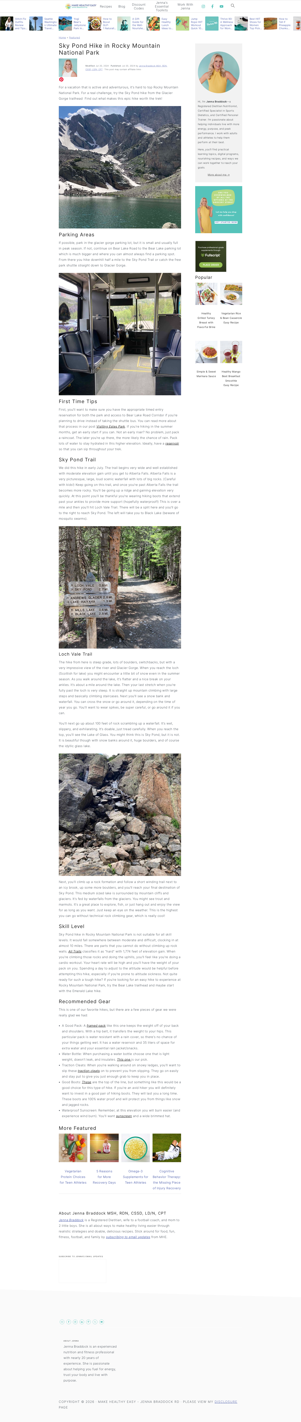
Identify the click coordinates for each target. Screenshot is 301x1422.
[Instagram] (203, 6)
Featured (74, 37)
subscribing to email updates (128, 1237)
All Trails (75, 951)
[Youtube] (221, 6)
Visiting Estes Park (110, 426)
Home (62, 37)
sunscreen (124, 1116)
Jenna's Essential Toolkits (162, 6)
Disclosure (226, 1402)
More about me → (219, 174)
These (86, 1082)
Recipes (106, 6)
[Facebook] (212, 6)
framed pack (96, 1026)
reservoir (172, 443)
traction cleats (89, 1071)
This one (124, 1059)
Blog (121, 6)
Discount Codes (138, 6)
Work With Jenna (185, 6)
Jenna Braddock (71, 1220)
